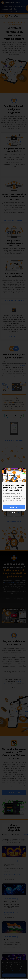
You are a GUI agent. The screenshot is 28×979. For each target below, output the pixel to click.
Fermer (14, 512)
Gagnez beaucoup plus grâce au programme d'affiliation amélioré (13, 487)
